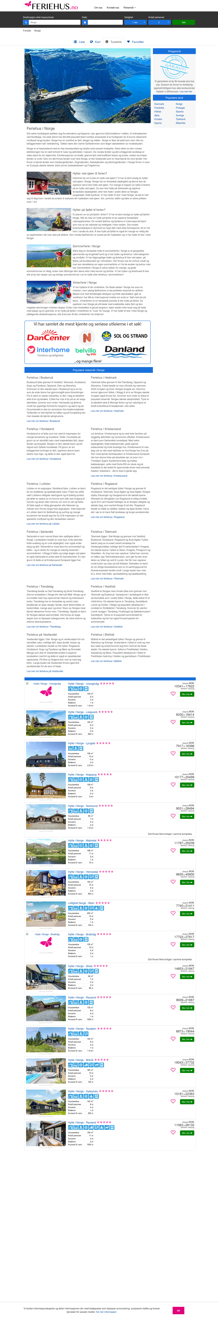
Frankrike (159, 107)
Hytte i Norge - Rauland (82, 997)
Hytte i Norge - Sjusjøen (82, 1028)
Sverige (180, 115)
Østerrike (180, 123)
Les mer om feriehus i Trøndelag (44, 626)
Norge (37, 30)
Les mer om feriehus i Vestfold (106, 626)
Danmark (159, 104)
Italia (156, 115)
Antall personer (156, 17)
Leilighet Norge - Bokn (81, 903)
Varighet (128, 17)
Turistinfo (116, 42)
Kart (97, 42)
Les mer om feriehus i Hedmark (107, 410)
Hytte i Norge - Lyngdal (81, 743)
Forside (27, 30)
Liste (81, 42)
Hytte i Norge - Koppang (82, 774)
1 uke (134, 22)
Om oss (98, 7)
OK (178, 1310)
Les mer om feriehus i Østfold (106, 661)
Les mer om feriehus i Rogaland (107, 517)
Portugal (180, 107)
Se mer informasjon (106, 1312)
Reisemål (129, 7)
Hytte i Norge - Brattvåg (82, 934)
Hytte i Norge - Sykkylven (83, 1091)
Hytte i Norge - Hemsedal (83, 872)
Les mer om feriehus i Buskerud (43, 421)
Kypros (158, 123)
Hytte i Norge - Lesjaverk (82, 712)
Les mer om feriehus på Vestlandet (45, 671)
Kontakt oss (113, 7)
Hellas (157, 111)
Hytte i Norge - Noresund (83, 806)
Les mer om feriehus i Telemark (107, 578)
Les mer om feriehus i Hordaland (44, 458)
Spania (179, 111)
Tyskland (180, 119)
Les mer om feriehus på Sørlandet (44, 565)
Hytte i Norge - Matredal (82, 840)
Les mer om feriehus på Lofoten (43, 523)
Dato (84, 17)
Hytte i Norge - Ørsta (80, 966)
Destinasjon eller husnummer (38, 17)
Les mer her (186, 91)
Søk (184, 22)
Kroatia (158, 119)
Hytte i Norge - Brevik (80, 1060)
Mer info (186, 694)
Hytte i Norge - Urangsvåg (83, 683)
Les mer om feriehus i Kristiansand (109, 475)
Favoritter (137, 42)
